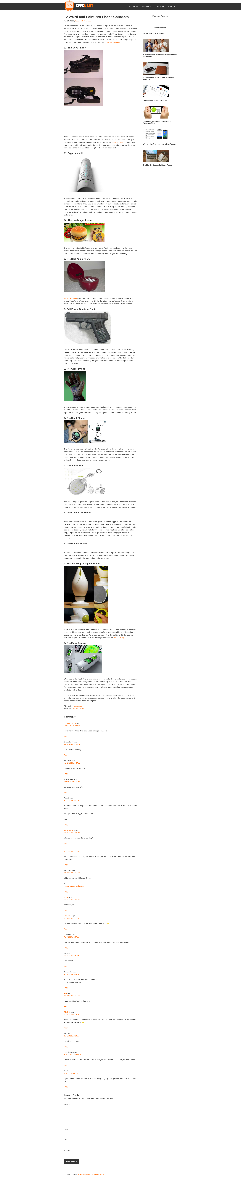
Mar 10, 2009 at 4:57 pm (72, 763)
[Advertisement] (100, 122)
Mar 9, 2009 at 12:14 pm (72, 744)
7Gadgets (67, 1012)
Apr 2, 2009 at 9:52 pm (71, 800)
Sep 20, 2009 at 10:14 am (72, 1054)
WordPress (95, 1174)
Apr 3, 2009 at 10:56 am (72, 873)
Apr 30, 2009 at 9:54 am (72, 1014)
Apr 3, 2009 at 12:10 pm (72, 918)
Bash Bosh (67, 916)
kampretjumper (69, 830)
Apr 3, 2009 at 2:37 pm (71, 937)
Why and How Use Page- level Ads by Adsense (159, 144)
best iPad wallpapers (114, 42)
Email (66, 1140)
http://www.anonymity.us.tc (74, 886)
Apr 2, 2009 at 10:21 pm (72, 833)
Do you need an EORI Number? (154, 33)
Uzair (66, 849)
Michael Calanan (70, 298)
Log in (102, 1174)
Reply (66, 736)
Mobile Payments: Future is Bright (155, 100)
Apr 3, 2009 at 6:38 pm (71, 974)
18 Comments (86, 21)
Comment (68, 1104)
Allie (65, 993)
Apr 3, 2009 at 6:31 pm (71, 955)
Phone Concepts (78, 708)
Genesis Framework (83, 1174)
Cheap (66, 897)
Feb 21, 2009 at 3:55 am (72, 725)
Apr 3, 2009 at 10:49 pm (72, 996)
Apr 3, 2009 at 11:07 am (72, 899)
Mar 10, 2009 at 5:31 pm (72, 782)
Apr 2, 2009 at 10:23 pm (72, 851)
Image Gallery (119, 638)
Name (67, 1129)
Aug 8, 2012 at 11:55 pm (72, 1073)
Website (67, 1150)
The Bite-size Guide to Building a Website (157, 165)
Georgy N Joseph (70, 723)
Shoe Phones (117, 142)
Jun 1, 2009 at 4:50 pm (71, 1036)
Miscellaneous (77, 706)
